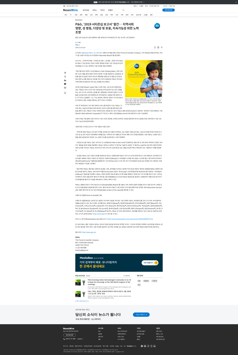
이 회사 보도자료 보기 (82, 301)
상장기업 (138, 15)
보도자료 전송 (160, 337)
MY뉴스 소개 (159, 334)
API (125, 346)
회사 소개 (65, 346)
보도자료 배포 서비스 (72, 6)
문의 (146, 6)
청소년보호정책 (97, 346)
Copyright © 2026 (119, 351)
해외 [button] (139, 285)
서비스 (94, 10)
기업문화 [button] (154, 281)
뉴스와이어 (97, 53)
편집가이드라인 (78, 346)
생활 (86, 15)
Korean (79, 20)
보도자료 (86, 10)
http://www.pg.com (100, 214)
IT (70, 15)
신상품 (145, 15)
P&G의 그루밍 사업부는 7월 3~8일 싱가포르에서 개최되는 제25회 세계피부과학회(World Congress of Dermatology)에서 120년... (109, 297)
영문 (151, 15)
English (117, 346)
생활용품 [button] (146, 281)
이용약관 (71, 346)
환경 (127, 15)
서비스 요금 (121, 337)
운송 (106, 15)
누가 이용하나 (121, 339)
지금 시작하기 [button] (140, 315)
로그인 (165, 6)
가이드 (102, 10)
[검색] (123, 10)
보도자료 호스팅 (160, 339)
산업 (76, 15)
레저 (111, 15)
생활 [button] (139, 281)
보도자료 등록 (168, 10)
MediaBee (130, 346)
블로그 (136, 6)
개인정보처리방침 (88, 346)
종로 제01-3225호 (114, 350)
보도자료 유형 (140, 334)
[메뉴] (64, 6)
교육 (117, 15)
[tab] (107, 328)
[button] (155, 47)
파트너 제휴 (105, 346)
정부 (132, 15)
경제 (96, 15)
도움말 (141, 6)
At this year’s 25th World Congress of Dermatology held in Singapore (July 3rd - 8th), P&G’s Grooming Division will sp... (109, 288)
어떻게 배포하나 (122, 334)
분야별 (100, 334)
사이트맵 (112, 346)
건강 (91, 15)
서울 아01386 (74, 351)
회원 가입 (172, 6)
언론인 (110, 10)
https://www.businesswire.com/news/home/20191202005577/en (129, 219)
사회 (122, 15)
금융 (101, 15)
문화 (81, 15)
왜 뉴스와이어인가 (122, 331)
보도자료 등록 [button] (69, 335)
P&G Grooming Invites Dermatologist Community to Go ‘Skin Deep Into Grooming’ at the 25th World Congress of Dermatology (109, 282)
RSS (88, 276)
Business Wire (87, 53)
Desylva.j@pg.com (81, 250)
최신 (66, 15)
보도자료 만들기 (141, 331)
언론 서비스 (159, 331)
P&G (77, 45)
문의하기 (80, 339)
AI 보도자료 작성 (154, 6)
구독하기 (127, 276)
